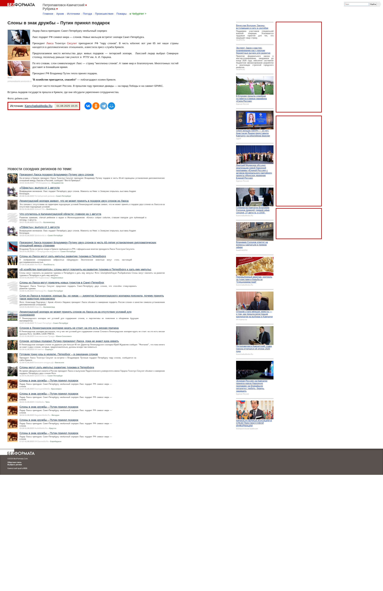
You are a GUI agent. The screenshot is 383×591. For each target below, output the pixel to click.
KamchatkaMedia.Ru (38, 106)
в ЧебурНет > (138, 13)
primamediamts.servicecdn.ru (20, 81)
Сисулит (72, 43)
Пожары (121, 13)
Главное (48, 13)
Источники (73, 13)
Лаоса (49, 43)
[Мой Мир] (111, 105)
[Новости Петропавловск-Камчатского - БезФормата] (18, 3)
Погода (87, 13)
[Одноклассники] (95, 105)
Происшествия (104, 13)
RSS (25, 468)
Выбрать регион (14, 465)
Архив (60, 13)
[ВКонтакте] (88, 105)
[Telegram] (103, 105)
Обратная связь (14, 462)
